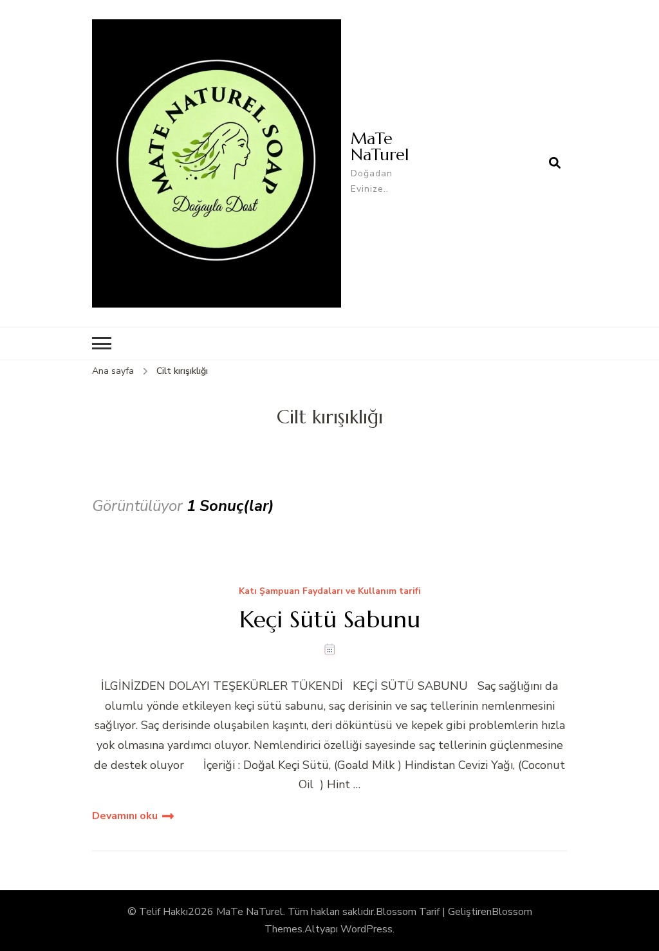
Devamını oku (125, 816)
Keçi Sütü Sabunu (329, 619)
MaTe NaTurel (380, 146)
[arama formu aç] (555, 163)
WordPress (366, 929)
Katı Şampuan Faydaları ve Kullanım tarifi (330, 591)
